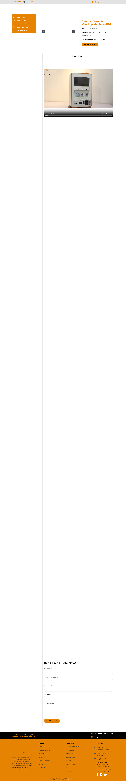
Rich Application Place (22, 24)
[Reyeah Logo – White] (22, 742)
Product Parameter (21, 27)
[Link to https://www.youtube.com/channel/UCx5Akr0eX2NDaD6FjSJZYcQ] (105, 774)
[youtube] (95, 2)
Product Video (19, 17)
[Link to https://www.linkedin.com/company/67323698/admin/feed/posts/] (101, 774)
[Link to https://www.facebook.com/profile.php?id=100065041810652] (97, 774)
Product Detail (19, 21)
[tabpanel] (78, 392)
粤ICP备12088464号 (73, 779)
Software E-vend (20, 30)
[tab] (78, 56)
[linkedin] (98, 2)
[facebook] (92, 2)
